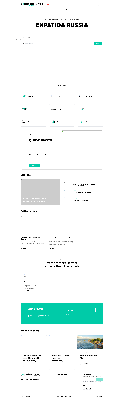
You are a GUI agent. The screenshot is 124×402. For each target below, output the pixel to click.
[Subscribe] (93, 310)
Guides (23, 37)
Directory (101, 9)
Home (22, 9)
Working (92, 9)
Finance (40, 9)
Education (30, 9)
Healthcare (49, 9)
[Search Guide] (23, 43)
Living (75, 9)
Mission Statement (61, 381)
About (58, 377)
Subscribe (100, 379)
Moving (83, 9)
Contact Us (60, 379)
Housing (58, 9)
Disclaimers (100, 13)
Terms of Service (67, 396)
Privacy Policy (73, 316)
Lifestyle (67, 9)
